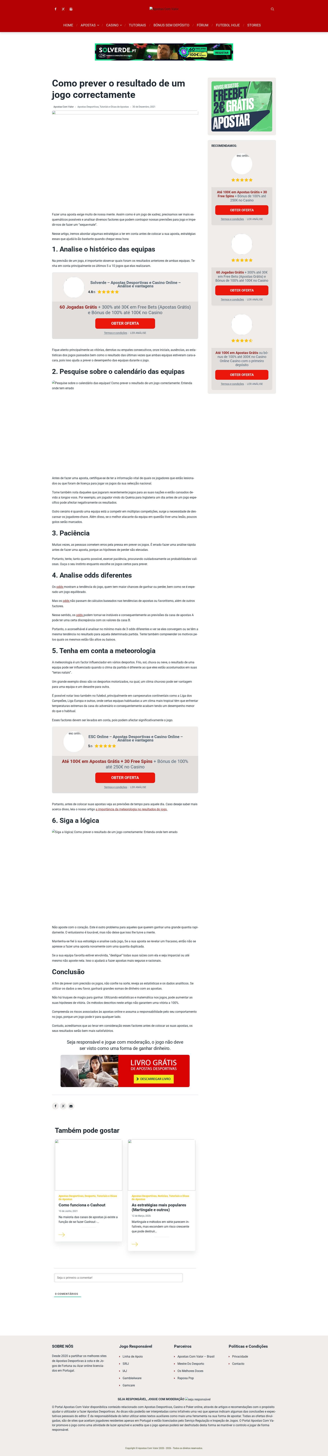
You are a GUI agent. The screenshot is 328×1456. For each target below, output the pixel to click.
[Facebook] (55, 9)
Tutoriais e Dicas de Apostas (114, 106)
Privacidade (240, 1356)
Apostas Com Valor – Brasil (195, 1356)
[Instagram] (71, 9)
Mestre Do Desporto (190, 1364)
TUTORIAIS (137, 25)
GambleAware (132, 1378)
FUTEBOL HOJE (228, 25)
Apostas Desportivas (88, 106)
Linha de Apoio (133, 1356)
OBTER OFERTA (125, 323)
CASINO (112, 25)
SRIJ (126, 1364)
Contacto (238, 1364)
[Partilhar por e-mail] (71, 1106)
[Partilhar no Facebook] (55, 1106)
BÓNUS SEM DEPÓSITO (171, 25)
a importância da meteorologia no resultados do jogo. (131, 809)
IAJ (125, 1371)
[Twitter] (63, 9)
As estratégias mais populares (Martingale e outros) (159, 1207)
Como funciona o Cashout (82, 1205)
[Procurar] (272, 9)
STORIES (254, 25)
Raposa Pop (185, 1378)
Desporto (90, 1195)
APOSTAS (88, 25)
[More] (62, 1234)
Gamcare (129, 1385)
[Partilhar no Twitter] (63, 1106)
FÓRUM (202, 25)
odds (60, 587)
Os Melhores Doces (190, 1371)
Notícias (163, 1195)
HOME (68, 25)
